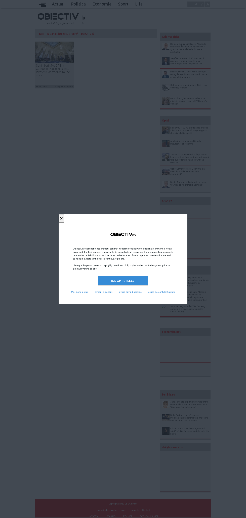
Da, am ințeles (123, 281)
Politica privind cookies (130, 292)
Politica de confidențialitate (161, 292)
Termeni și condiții (103, 292)
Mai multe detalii (79, 292)
